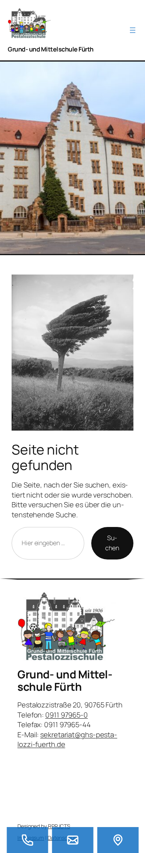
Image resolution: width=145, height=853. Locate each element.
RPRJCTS (59, 826)
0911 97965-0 (66, 714)
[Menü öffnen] (132, 30)
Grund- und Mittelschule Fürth (51, 49)
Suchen (112, 543)
